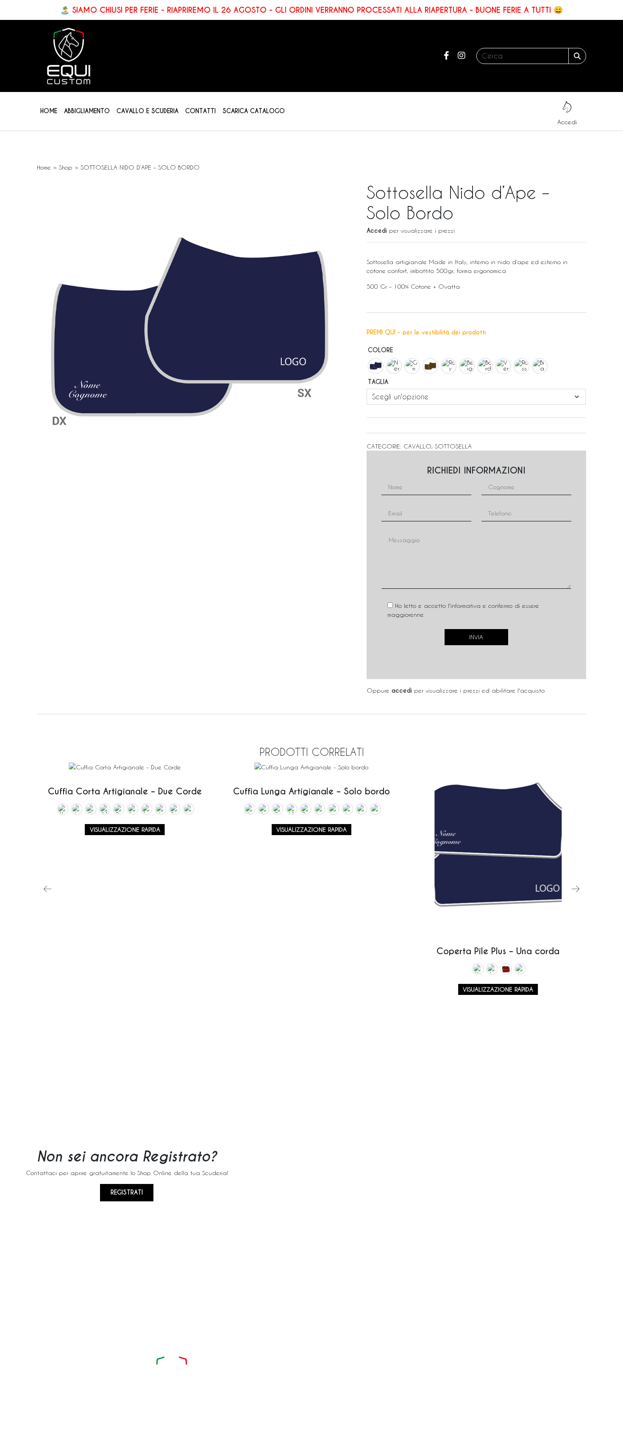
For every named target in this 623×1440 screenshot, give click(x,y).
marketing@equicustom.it (280, 1387)
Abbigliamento (87, 111)
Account (398, 1372)
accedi (402, 690)
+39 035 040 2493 (274, 1372)
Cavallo (417, 446)
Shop (65, 167)
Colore (380, 350)
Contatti (200, 111)
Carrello (397, 1387)
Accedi (377, 230)
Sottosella (453, 446)
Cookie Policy (399, 1432)
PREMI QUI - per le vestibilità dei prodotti (426, 332)
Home (48, 111)
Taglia (378, 382)
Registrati (127, 1192)
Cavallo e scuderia (147, 111)
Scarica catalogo (253, 111)
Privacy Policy (356, 1432)
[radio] (375, 366)
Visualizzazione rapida (125, 829)
